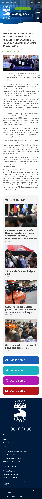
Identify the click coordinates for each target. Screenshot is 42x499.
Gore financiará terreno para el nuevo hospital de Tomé (20, 346)
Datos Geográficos (10, 443)
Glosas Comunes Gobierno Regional (15, 480)
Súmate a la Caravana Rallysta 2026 (20, 272)
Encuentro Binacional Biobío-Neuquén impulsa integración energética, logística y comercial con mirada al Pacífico (21, 234)
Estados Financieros (10, 471)
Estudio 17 (19, 497)
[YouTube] (38, 2)
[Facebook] (28, 2)
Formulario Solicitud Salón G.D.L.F (15, 458)
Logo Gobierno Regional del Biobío (15, 451)
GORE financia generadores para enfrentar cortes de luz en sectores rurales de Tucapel (20, 309)
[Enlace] (6, 12)
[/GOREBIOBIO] (7, 360)
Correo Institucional (10, 477)
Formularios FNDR (9, 455)
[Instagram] (35, 2)
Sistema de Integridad (11, 474)
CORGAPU (6, 484)
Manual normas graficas (11, 461)
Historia (5, 439)
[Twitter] (31, 2)
